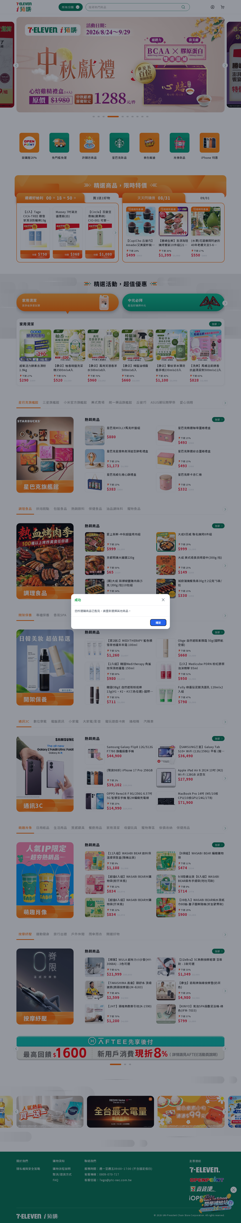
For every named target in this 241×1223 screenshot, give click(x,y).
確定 (158, 622)
